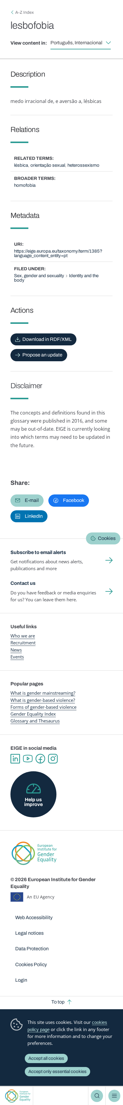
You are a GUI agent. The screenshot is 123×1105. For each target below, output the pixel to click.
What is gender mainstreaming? (42, 693)
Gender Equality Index (33, 714)
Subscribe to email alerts (38, 552)
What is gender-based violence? (42, 700)
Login (21, 980)
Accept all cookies (46, 1058)
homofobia (25, 185)
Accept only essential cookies (57, 1071)
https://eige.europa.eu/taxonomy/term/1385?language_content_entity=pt (58, 253)
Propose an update (42, 354)
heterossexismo (83, 165)
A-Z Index (24, 12)
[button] (27, 500)
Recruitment (23, 643)
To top (57, 1001)
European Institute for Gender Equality (18, 1096)
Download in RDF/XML (47, 339)
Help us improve (33, 802)
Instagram (53, 759)
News (16, 650)
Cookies (107, 538)
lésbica (21, 165)
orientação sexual (47, 165)
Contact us (23, 583)
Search (97, 1096)
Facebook (40, 759)
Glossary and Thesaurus (35, 721)
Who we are (22, 636)
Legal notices (29, 933)
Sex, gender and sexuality (39, 275)
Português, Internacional (76, 42)
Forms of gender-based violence (43, 707)
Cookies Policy (31, 964)
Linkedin (15, 759)
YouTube (28, 759)
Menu (114, 1096)
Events (17, 657)
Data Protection (32, 948)
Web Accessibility (34, 917)
